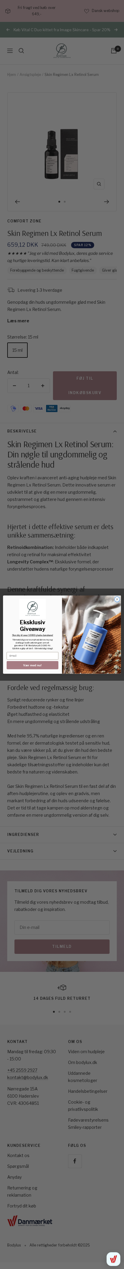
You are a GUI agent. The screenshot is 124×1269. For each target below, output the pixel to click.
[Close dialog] (117, 599)
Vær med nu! (32, 665)
